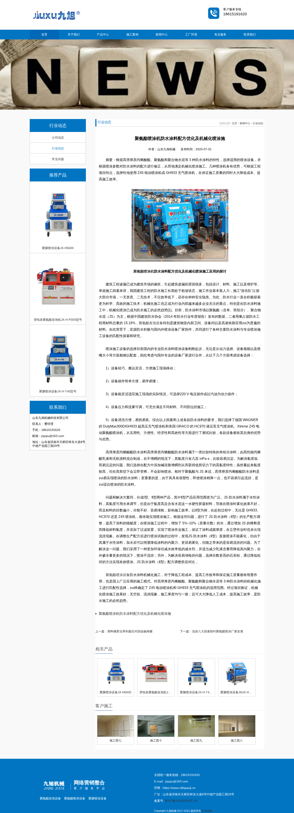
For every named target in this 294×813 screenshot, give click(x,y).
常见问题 (58, 159)
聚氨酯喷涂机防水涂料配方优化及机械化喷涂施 (135, 613)
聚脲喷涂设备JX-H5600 (58, 248)
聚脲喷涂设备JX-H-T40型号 (57, 391)
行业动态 (58, 148)
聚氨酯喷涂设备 (118, 575)
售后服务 (220, 34)
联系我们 (250, 34)
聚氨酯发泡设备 (151, 323)
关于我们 (74, 34)
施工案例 (132, 34)
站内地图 (207, 810)
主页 (234, 123)
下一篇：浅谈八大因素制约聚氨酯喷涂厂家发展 (211, 631)
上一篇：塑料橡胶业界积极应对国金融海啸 (124, 631)
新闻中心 (162, 34)
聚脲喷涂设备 (97, 798)
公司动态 (58, 137)
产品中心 (103, 34)
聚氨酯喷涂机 (143, 271)
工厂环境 (191, 34)
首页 (44, 34)
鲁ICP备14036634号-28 (181, 800)
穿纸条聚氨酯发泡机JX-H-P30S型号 (58, 319)
